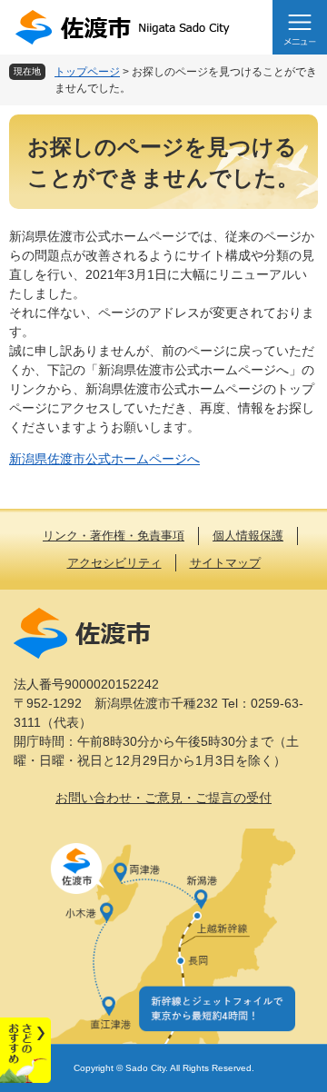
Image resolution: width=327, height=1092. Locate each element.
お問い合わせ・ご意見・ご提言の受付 (163, 797)
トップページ (87, 71)
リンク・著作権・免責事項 (113, 535)
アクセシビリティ (114, 563)
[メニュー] (299, 27)
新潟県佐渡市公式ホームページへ (104, 459)
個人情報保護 (248, 535)
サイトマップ (225, 563)
